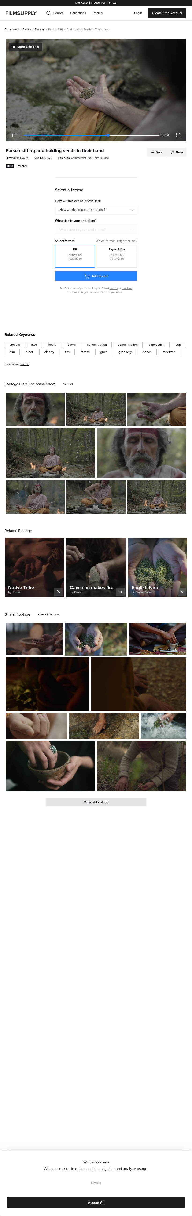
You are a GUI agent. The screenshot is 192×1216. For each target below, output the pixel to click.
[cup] (178, 345)
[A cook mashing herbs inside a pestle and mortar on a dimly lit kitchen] (47, 684)
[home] (24, 13)
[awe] (34, 345)
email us (127, 288)
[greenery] (125, 352)
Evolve (27, 29)
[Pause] (13, 135)
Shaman (40, 29)
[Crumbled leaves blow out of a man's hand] (156, 409)
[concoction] (156, 345)
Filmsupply (98, 2)
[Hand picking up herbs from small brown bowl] (50, 766)
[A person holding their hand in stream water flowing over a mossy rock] (104, 726)
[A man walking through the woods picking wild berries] (141, 766)
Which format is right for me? (116, 241)
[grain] (104, 352)
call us (114, 288)
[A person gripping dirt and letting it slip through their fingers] (36, 726)
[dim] (12, 352)
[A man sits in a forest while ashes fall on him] (50, 453)
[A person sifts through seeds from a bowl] (34, 639)
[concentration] (127, 345)
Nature (24, 364)
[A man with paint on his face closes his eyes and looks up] (35, 409)
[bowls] (72, 345)
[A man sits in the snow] (156, 497)
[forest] (85, 352)
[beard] (52, 345)
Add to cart (100, 276)
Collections (78, 13)
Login (138, 13)
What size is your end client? (82, 229)
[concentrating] (96, 345)
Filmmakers (12, 29)
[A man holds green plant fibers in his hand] (96, 639)
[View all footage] (48, 614)
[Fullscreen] (178, 135)
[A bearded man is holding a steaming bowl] (141, 453)
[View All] (68, 384)
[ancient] (15, 345)
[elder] (29, 352)
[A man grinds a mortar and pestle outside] (96, 497)
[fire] (67, 352)
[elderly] (49, 352)
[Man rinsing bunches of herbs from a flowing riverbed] (163, 726)
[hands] (147, 352)
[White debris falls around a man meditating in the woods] (96, 409)
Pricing (98, 13)
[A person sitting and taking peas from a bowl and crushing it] (157, 639)
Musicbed (81, 2)
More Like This (28, 47)
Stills (113, 2)
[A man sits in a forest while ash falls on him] (35, 497)
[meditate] (169, 352)
